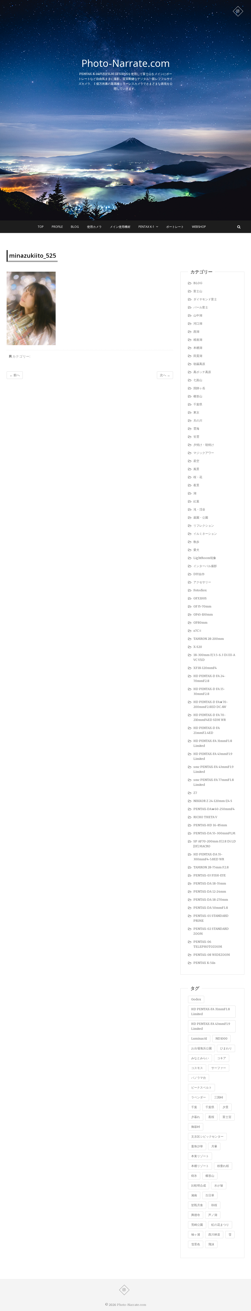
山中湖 (197, 315)
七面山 (197, 380)
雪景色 (195, 1244)
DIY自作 (199, 574)
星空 (196, 461)
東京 (196, 412)
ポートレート (175, 227)
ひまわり (226, 1048)
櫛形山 (197, 396)
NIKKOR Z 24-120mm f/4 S (212, 801)
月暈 (214, 1146)
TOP (41, 227)
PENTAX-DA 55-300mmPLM (214, 833)
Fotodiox (200, 590)
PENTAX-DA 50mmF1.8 (210, 908)
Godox (196, 999)
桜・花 (197, 477)
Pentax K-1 (146, 227)
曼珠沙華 (197, 1146)
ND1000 (221, 1038)
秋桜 (214, 1205)
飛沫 (211, 1244)
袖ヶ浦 (195, 1234)
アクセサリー (202, 582)
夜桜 (211, 1117)
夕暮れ (195, 1117)
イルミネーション (205, 533)
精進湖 (197, 339)
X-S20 (197, 647)
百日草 (209, 1195)
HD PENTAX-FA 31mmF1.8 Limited (210, 1011)
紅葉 (196, 501)
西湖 (196, 331)
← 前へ (15, 375)
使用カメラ (94, 227)
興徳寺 (195, 1215)
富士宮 (227, 1117)
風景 (196, 469)
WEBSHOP (199, 227)
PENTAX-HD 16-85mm (210, 825)
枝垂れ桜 (223, 1166)
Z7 (195, 793)
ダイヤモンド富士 (205, 299)
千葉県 (197, 404)
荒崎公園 (197, 1224)
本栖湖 (197, 348)
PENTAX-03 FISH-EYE (209, 875)
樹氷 (194, 1175)
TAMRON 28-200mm (208, 639)
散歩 (196, 542)
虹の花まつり (220, 1224)
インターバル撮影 (205, 566)
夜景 (196, 485)
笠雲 (196, 436)
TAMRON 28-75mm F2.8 (211, 867)
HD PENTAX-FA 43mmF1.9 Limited (210, 1026)
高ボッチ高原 (202, 372)
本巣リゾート (200, 1156)
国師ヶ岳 (199, 388)
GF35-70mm (202, 606)
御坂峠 (195, 1127)
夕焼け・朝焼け (203, 445)
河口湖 (197, 323)
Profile (57, 227)
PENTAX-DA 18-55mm (209, 883)
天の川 (197, 420)
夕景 (225, 1107)
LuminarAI (199, 1038)
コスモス (197, 1068)
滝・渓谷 (199, 509)
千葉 (194, 1107)
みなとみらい (200, 1058)
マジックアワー (203, 453)
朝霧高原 (199, 364)
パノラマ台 (198, 1078)
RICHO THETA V (205, 817)
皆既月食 (197, 1205)
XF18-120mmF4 (205, 668)
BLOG (75, 227)
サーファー (218, 1068)
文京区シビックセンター (207, 1136)
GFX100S (200, 598)
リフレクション (203, 525)
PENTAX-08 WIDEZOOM (211, 955)
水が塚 (218, 1185)
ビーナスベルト (201, 1087)
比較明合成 (198, 1185)
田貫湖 (197, 356)
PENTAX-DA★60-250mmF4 (214, 809)
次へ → (165, 375)
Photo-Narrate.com (125, 63)
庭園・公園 (200, 517)
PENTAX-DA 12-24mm (209, 891)
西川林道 (214, 1234)
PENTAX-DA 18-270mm (210, 899)
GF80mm (200, 622)
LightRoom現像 (204, 558)
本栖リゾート (200, 1166)
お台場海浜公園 (201, 1048)
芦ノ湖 (212, 1215)
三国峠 (218, 1097)
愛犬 (196, 550)
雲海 (196, 428)
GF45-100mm (203, 614)
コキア (221, 1058)
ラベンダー (198, 1097)
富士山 (197, 291)
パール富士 (200, 307)
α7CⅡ (197, 630)
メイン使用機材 (120, 227)
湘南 (194, 1195)
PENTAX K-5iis (204, 963)
